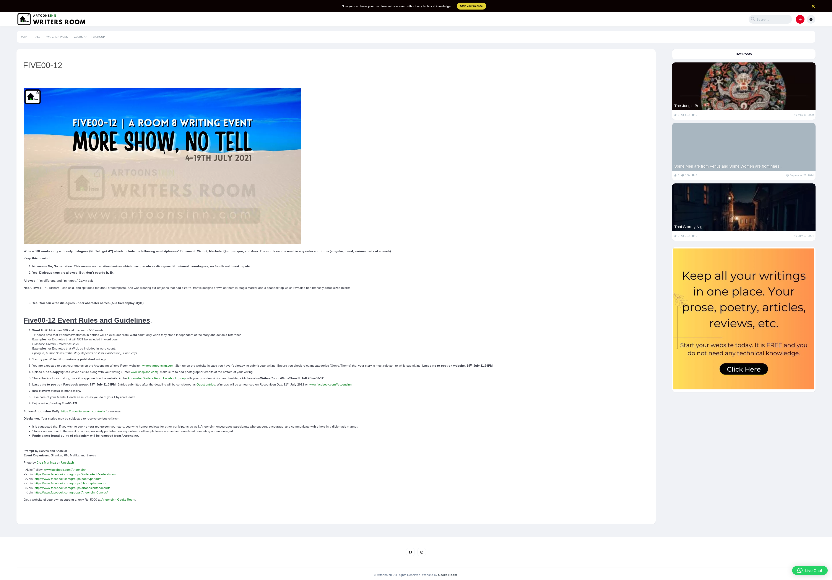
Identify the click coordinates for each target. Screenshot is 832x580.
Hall (37, 36)
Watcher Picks (57, 36)
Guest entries (206, 384)
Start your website (471, 6)
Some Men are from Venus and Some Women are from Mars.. (728, 166)
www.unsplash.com (144, 372)
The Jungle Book (689, 106)
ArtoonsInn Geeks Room (118, 499)
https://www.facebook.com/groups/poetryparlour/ (67, 478)
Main (24, 36)
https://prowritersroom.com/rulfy (83, 411)
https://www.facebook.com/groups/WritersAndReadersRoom (75, 474)
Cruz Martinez (46, 462)
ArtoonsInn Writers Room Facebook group (157, 378)
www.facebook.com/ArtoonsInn (330, 384)
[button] (800, 19)
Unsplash (67, 462)
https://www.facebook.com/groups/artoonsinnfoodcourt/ (72, 488)
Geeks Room (447, 575)
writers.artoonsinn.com (158, 365)
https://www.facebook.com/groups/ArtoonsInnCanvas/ (71, 492)
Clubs (78, 36)
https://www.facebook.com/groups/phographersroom (70, 483)
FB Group (98, 36)
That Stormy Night (690, 227)
